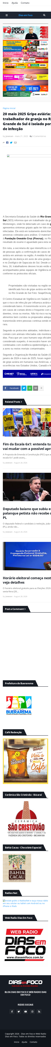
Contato (25, 2)
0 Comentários (39, 136)
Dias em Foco (26, 15)
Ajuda (15, 2)
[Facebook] (7, 142)
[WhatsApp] (29, 388)
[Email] (15, 142)
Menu (6, 15)
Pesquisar (44, 15)
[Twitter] (11, 142)
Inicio (5, 2)
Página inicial (9, 108)
